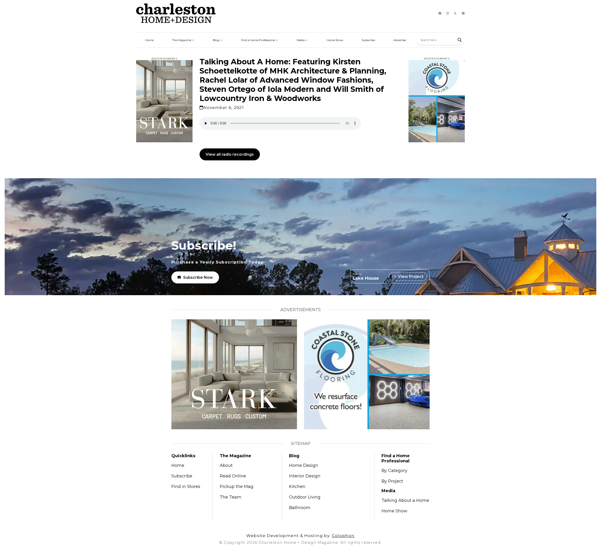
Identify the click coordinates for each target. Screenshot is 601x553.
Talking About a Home (405, 500)
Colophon (343, 535)
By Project (392, 481)
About (226, 465)
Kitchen (297, 486)
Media (301, 40)
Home (149, 40)
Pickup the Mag (236, 486)
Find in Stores (185, 486)
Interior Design (304, 476)
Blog (216, 40)
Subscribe (368, 40)
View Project (410, 276)
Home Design (303, 465)
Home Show (335, 40)
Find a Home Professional (258, 40)
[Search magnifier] (459, 40)
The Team (230, 497)
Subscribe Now (198, 277)
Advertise (399, 40)
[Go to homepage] (176, 13)
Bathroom (299, 507)
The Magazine (182, 40)
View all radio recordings (230, 154)
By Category (394, 470)
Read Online (233, 476)
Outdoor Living (304, 497)
